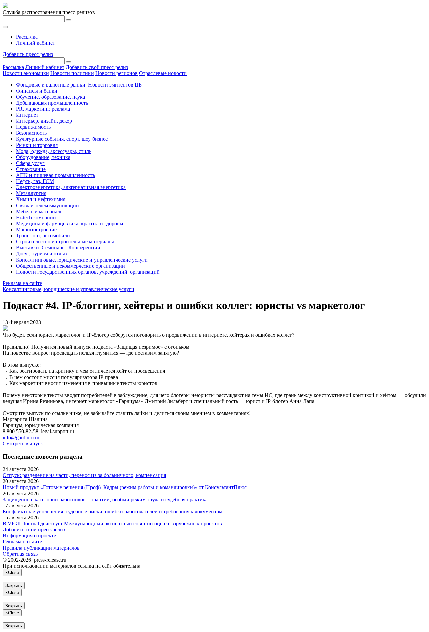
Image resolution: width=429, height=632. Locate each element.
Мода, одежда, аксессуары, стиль (53, 151)
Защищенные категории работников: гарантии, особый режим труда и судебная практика (105, 499)
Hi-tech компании (36, 217)
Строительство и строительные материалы (65, 241)
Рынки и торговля (37, 145)
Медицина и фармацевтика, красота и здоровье (70, 223)
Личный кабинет (35, 43)
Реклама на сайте (22, 283)
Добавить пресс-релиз (28, 54)
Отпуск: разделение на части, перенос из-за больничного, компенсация (84, 475)
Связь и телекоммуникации (47, 205)
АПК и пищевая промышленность (55, 175)
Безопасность (31, 133)
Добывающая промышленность (52, 103)
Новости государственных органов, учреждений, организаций (88, 272)
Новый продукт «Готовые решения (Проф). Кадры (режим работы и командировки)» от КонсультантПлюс (125, 487)
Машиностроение (36, 229)
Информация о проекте (29, 535)
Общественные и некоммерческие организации (70, 266)
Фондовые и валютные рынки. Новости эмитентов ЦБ (79, 85)
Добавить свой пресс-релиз (97, 67)
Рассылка (27, 37)
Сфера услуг (30, 163)
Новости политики (72, 73)
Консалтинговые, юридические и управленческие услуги (82, 260)
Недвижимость (33, 127)
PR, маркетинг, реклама (43, 109)
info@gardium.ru (21, 437)
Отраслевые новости (163, 73)
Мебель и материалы (40, 211)
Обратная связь (20, 554)
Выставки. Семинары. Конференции (58, 247)
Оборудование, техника (43, 157)
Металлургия (31, 193)
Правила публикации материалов (41, 548)
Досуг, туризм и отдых (42, 253)
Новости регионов (116, 73)
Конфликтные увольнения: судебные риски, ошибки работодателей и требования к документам (112, 511)
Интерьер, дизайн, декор (44, 121)
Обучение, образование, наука (50, 97)
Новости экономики (26, 73)
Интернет (27, 115)
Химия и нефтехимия (40, 199)
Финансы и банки (36, 91)
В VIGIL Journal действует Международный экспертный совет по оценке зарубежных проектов (112, 523)
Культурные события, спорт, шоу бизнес (62, 139)
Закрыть (13, 585)
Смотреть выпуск (23, 443)
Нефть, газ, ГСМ (35, 181)
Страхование (31, 169)
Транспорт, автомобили (43, 235)
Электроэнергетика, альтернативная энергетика (71, 187)
